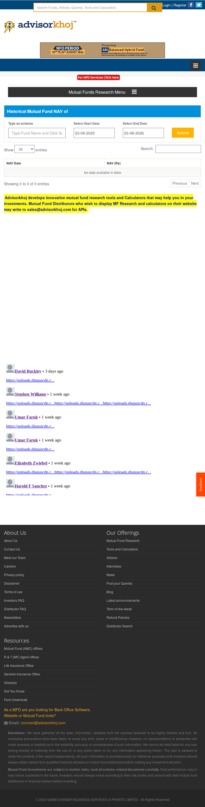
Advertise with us (16, 626)
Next (195, 183)
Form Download (15, 699)
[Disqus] (102, 290)
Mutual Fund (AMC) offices (23, 648)
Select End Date (135, 123)
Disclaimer (11, 583)
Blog (110, 591)
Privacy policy (14, 574)
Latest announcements (123, 600)
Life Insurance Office (19, 665)
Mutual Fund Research (123, 540)
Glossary (10, 682)
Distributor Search (120, 626)
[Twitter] (199, 4)
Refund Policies (118, 617)
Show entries (25, 149)
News (111, 574)
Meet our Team (15, 557)
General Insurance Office (22, 674)
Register (180, 4)
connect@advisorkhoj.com (43, 722)
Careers (10, 566)
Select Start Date (87, 123)
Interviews (114, 566)
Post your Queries (119, 583)
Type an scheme (20, 123)
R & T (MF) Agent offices (21, 657)
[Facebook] (191, 4)
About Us (10, 540)
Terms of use (13, 591)
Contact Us (12, 549)
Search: (147, 148)
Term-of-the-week (119, 609)
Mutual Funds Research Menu (100, 92)
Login (166, 4)
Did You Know (14, 691)
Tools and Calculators (122, 549)
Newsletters (12, 617)
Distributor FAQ (15, 609)
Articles (112, 557)
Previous (179, 183)
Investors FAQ (14, 600)
